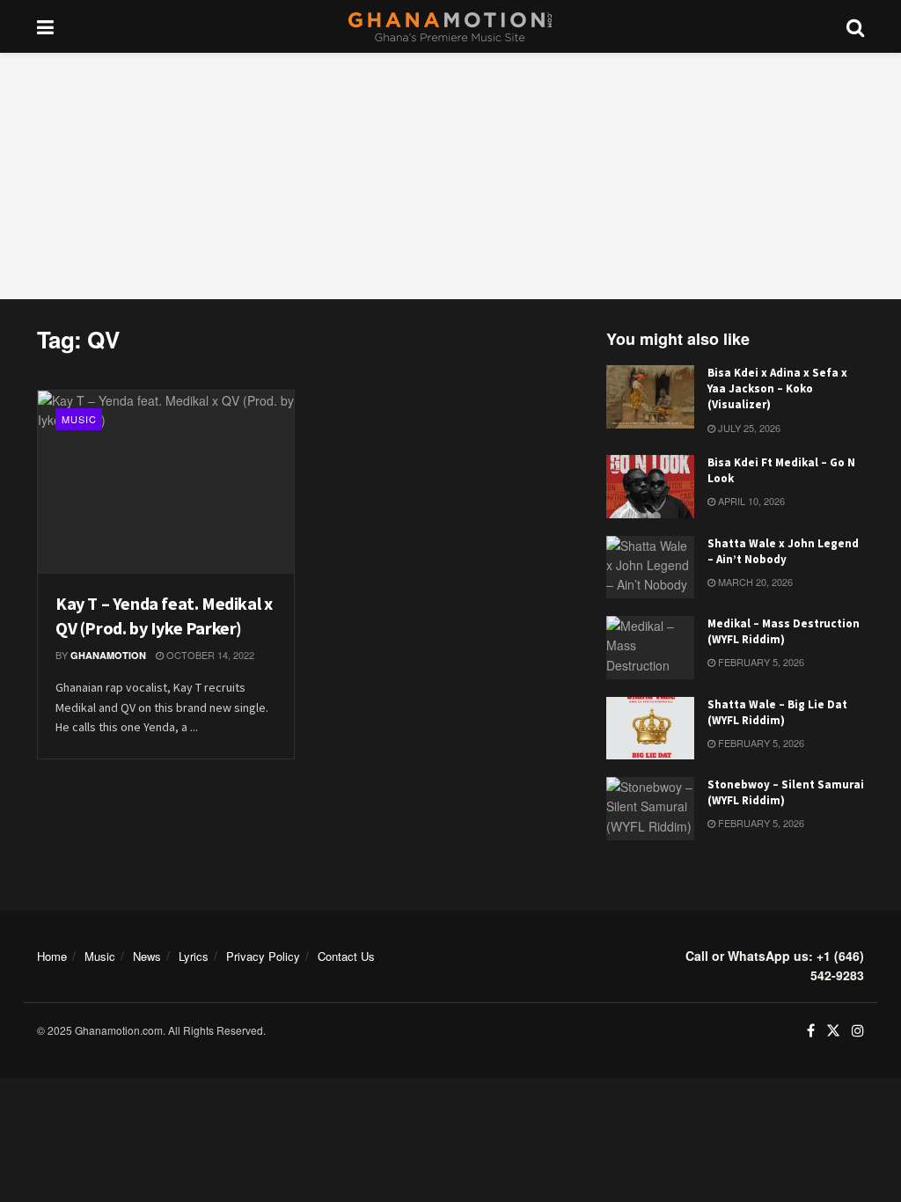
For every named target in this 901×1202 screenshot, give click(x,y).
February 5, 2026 (759, 662)
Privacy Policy (263, 956)
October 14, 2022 (209, 655)
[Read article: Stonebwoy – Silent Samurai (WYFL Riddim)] (650, 808)
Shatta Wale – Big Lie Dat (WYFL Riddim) (777, 712)
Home (52, 956)
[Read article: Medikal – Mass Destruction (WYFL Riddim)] (650, 647)
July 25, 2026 (747, 428)
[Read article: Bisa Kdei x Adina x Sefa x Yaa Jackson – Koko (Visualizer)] (650, 397)
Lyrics (194, 956)
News (147, 956)
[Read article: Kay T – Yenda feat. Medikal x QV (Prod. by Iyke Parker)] (166, 482)
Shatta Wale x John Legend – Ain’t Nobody (783, 551)
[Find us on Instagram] (858, 1031)
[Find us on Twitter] (833, 1031)
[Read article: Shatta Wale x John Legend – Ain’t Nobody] (650, 567)
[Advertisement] (450, 176)
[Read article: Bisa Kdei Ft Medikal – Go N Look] (650, 486)
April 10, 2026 (750, 501)
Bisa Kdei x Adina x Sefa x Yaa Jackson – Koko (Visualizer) (777, 388)
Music (79, 419)
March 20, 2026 (754, 582)
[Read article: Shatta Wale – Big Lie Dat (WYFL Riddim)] (650, 728)
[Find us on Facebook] (811, 1031)
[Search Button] (855, 26)
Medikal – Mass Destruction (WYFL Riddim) (783, 631)
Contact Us (346, 956)
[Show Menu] (45, 26)
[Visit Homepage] (450, 26)
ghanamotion (108, 655)
